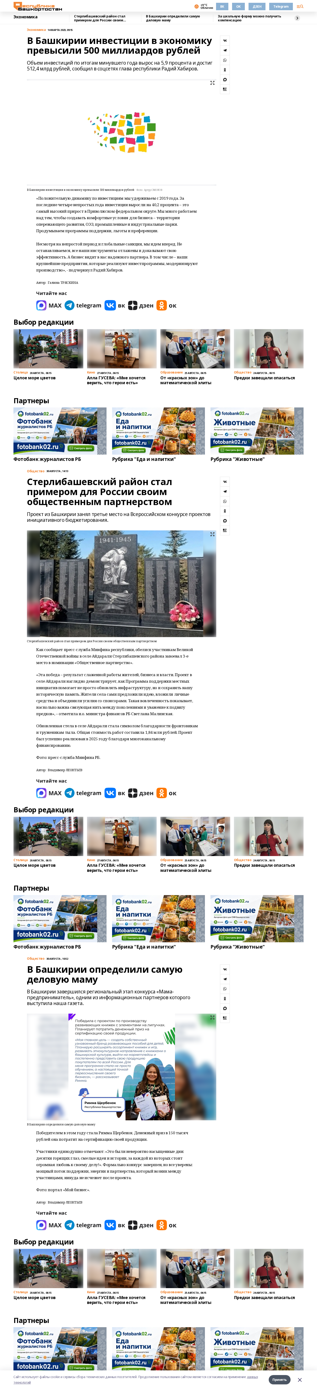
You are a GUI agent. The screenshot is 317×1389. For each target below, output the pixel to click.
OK (238, 6)
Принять (279, 1379)
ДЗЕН (257, 6)
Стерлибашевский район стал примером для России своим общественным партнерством (100, 18)
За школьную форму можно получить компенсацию (249, 18)
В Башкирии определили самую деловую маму (173, 18)
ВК (222, 6)
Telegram (281, 6)
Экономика (25, 17)
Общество (36, 471)
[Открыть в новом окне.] (49, 305)
